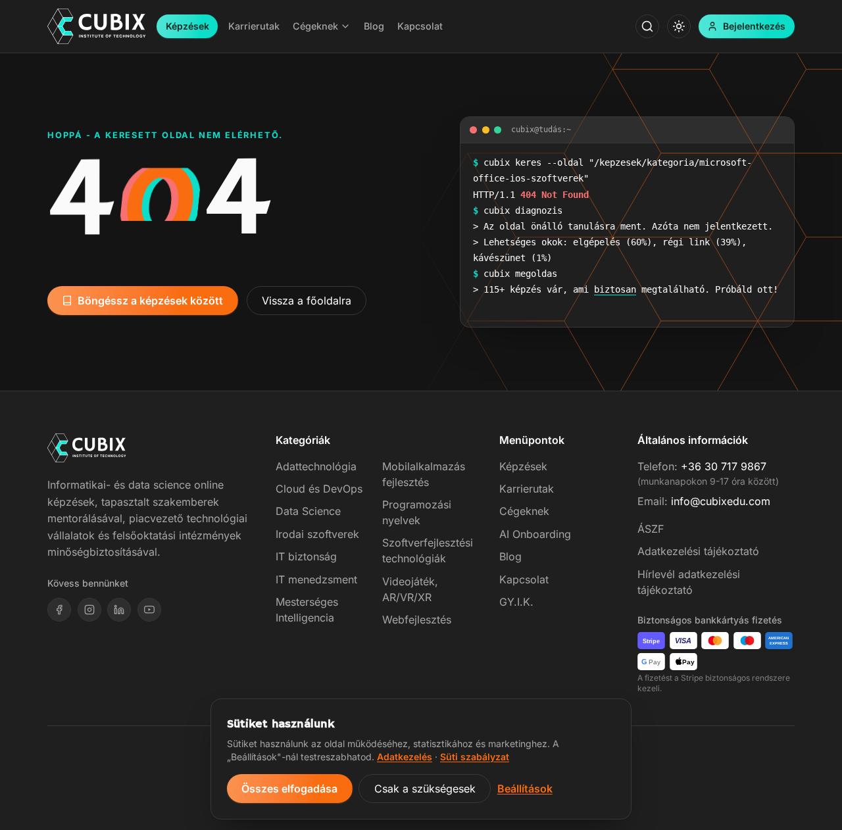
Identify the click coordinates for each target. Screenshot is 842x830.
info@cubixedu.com (720, 501)
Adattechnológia (316, 466)
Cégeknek (524, 511)
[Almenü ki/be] (345, 26)
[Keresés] (647, 26)
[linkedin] (119, 610)
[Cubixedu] (96, 27)
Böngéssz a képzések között (150, 300)
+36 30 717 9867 (723, 466)
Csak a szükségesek (425, 788)
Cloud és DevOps (319, 488)
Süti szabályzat (474, 756)
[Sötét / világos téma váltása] (679, 26)
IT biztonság (306, 556)
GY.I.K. (516, 601)
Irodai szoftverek (317, 534)
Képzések (187, 26)
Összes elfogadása (289, 788)
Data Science (308, 511)
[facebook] (59, 610)
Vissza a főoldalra (306, 300)
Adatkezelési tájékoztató (698, 551)
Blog (510, 556)
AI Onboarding (535, 534)
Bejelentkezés (754, 26)
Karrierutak (526, 488)
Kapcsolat (524, 579)
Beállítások (525, 788)
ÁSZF (650, 528)
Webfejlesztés (416, 619)
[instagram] (89, 610)
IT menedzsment (316, 579)
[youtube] (149, 610)
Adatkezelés (404, 756)
